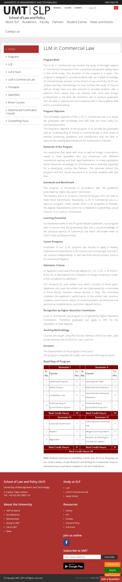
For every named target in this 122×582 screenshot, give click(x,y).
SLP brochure (112, 575)
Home (47, 8)
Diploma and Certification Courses (21, 111)
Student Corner (77, 22)
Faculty (44, 22)
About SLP (12, 22)
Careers (78, 8)
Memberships (12, 518)
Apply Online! (112, 570)
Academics (29, 22)
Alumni (67, 8)
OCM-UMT (94, 578)
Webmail (57, 8)
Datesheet (14, 95)
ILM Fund (70, 527)
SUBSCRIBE (109, 557)
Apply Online (72, 496)
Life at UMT (11, 527)
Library (69, 510)
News (8, 531)
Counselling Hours (18, 121)
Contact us (12, 31)
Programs (13, 56)
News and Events (101, 22)
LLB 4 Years (14, 72)
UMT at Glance (13, 510)
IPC (67, 514)
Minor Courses (16, 102)
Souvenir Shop (73, 522)
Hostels (69, 518)
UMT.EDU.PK (111, 2)
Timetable (13, 87)
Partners (58, 22)
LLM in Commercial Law (21, 79)
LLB (10, 64)
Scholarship (112, 564)
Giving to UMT (13, 522)
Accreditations (13, 514)
